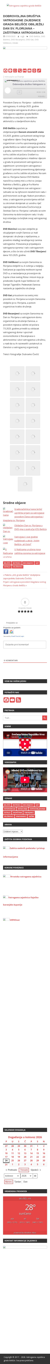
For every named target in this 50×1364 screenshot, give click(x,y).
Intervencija (9, 809)
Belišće (7, 563)
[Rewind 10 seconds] (14, 92)
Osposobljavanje (37, 809)
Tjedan (17, 1182)
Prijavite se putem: (12, 627)
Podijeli (41, 96)
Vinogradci (21, 816)
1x (19, 92)
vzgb (22, 36)
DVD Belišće (34, 36)
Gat (37, 563)
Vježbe (31, 816)
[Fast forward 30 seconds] (25, 92)
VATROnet (15, 920)
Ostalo (15, 43)
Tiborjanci (29, 812)
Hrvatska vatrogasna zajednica (25, 876)
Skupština (17, 812)
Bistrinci (17, 563)
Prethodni (12, 1170)
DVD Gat (30, 39)
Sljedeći (34, 1170)
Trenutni (24, 1170)
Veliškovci (17, 567)
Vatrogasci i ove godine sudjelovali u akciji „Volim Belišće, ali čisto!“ (26, 540)
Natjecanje (22, 809)
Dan (25, 1182)
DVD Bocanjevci (18, 39)
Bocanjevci (28, 563)
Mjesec (8, 1182)
